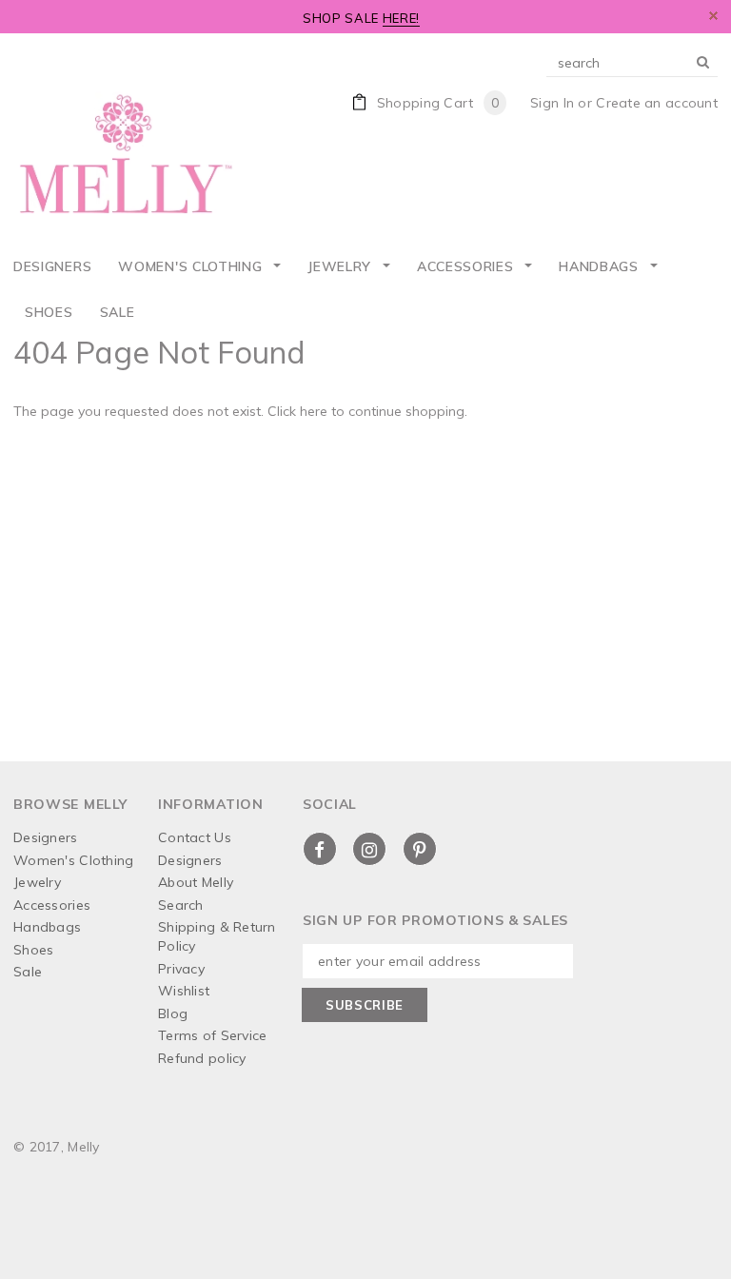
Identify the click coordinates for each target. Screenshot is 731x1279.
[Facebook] (320, 849)
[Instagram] (369, 849)
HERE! (401, 18)
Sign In (552, 102)
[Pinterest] (420, 849)
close (713, 15)
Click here (299, 411)
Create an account (657, 102)
